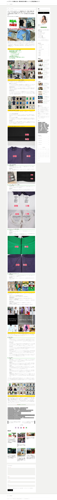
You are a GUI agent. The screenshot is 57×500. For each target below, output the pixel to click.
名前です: (39, 24)
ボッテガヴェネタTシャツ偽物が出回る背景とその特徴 (14, 413)
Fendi (46, 127)
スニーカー (40, 127)
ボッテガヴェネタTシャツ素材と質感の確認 (29, 417)
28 (45, 156)
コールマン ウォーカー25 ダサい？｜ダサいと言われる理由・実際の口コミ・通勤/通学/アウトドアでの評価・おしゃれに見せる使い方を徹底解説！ (12, 456)
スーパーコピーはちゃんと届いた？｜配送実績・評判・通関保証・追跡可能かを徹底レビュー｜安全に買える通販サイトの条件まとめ (21, 459)
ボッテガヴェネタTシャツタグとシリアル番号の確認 (25, 411)
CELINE (40, 126)
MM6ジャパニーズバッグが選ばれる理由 (43, 131)
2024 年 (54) (40, 140)
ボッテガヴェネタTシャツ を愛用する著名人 (13, 410)
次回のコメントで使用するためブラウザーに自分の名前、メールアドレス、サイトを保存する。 (20, 488)
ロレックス (40, 122)
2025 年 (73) (40, 138)
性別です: (39, 25)
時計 (40, 50)
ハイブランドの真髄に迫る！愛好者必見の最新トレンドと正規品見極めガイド (23, 1)
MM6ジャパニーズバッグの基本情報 (43, 132)
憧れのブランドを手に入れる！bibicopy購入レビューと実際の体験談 (31, 438)
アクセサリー (41, 44)
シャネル (44, 122)
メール (9, 480)
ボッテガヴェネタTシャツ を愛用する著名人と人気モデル (26, 410)
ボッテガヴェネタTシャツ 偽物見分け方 (12, 411)
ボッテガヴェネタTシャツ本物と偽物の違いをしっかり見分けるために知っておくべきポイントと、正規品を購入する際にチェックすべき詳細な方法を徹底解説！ (21, 415)
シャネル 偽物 (40, 31)
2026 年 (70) (40, 136)
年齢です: (43, 24)
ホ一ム (7, 4)
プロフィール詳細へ (43, 27)
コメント (9, 467)
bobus (13, 16)
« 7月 (38, 160)
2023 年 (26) (40, 142)
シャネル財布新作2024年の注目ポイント (44, 109)
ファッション (19, 16)
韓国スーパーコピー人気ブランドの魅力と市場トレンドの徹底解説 (21, 445)
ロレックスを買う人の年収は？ (43, 107)
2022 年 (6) (40, 144)
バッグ (40, 47)
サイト (8, 484)
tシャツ (44, 127)
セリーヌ (43, 126)
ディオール (47, 126)
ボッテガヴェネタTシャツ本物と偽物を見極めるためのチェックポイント (16, 416)
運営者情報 (11, 4)
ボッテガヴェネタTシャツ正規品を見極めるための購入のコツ (15, 417)
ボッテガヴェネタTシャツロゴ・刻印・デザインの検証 (14, 412)
